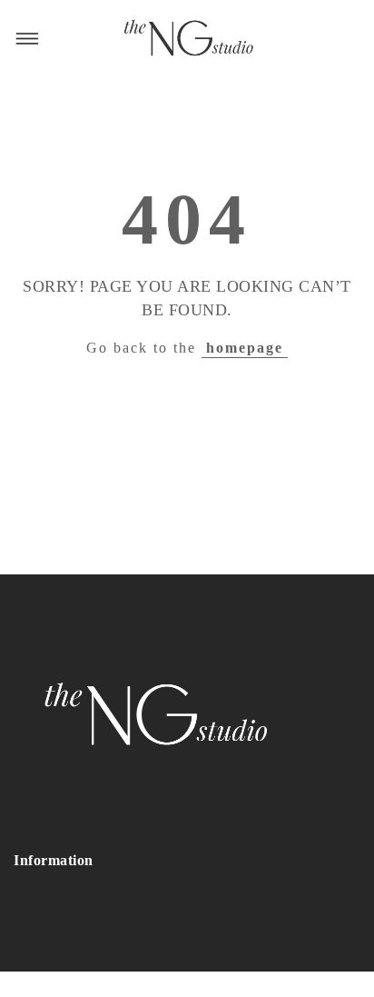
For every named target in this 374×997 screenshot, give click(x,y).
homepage (244, 347)
